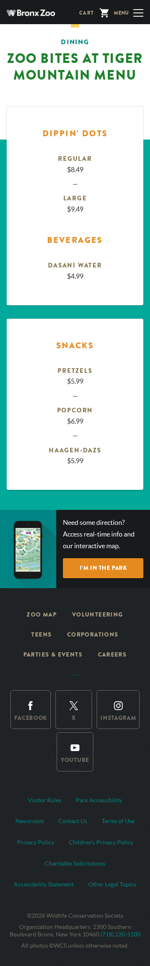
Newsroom (29, 821)
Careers (112, 655)
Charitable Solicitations (75, 863)
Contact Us (72, 821)
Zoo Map (42, 615)
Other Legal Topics (112, 884)
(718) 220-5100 (120, 934)
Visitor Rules (44, 800)
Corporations (93, 635)
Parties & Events (52, 655)
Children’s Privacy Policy (101, 842)
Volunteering (97, 615)
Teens (41, 635)
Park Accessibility (99, 800)
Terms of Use (118, 821)
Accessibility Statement (44, 884)
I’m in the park (103, 568)
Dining (75, 41)
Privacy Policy (35, 842)
